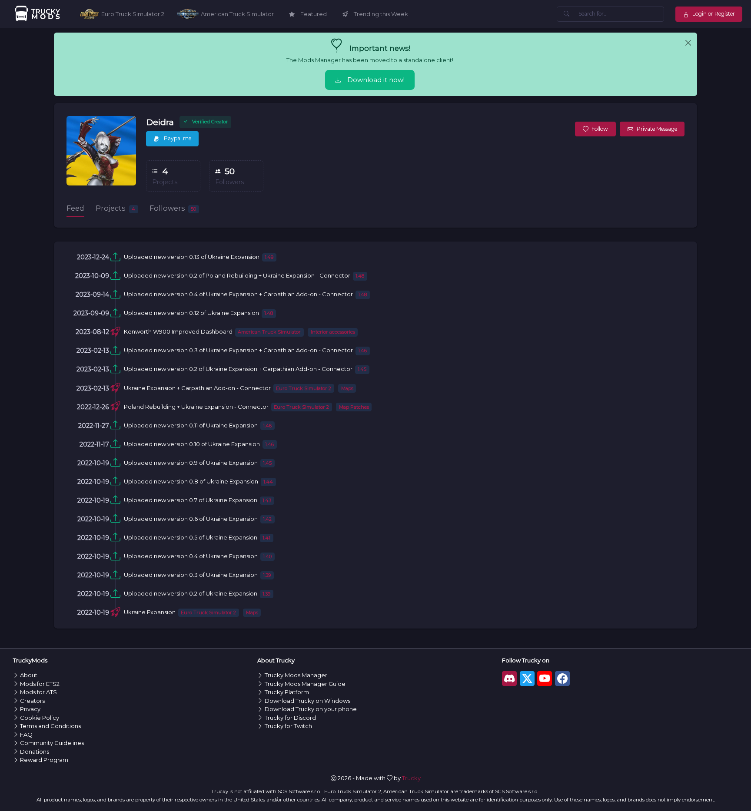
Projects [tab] (115, 208)
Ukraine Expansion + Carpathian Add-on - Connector (197, 387)
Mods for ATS (38, 692)
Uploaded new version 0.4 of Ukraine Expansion (191, 556)
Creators (32, 700)
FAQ (26, 734)
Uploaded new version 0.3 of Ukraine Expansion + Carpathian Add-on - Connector (238, 350)
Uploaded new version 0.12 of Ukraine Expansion (191, 312)
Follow (599, 129)
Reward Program (44, 759)
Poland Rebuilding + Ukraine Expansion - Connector (196, 406)
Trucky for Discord (290, 717)
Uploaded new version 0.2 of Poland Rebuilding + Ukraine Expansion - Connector (237, 275)
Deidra (160, 122)
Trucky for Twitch (288, 725)
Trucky (411, 778)
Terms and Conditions (50, 725)
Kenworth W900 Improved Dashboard (178, 331)
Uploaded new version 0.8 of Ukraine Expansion (191, 481)
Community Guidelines (52, 742)
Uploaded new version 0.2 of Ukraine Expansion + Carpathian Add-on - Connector (238, 368)
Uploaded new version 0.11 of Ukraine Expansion (191, 425)
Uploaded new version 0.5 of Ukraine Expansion (190, 537)
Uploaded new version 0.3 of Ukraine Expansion (191, 574)
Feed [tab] (75, 208)
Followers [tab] (173, 208)
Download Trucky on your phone (311, 708)
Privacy (30, 708)
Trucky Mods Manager (296, 675)
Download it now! (376, 80)
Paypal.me (177, 138)
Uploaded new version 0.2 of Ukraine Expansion (190, 593)
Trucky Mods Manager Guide (305, 683)
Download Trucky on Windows (307, 700)
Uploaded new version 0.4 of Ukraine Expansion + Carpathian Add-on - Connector (238, 294)
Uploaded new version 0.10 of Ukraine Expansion (192, 443)
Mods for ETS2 (40, 683)
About (28, 675)
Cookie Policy (39, 717)
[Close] (688, 43)
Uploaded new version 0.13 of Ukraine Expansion (191, 256)
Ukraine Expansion (150, 612)
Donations (34, 751)
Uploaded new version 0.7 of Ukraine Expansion (190, 500)
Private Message (657, 129)
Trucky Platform (287, 692)
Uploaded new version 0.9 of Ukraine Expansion (191, 462)
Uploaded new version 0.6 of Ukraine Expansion (191, 518)
